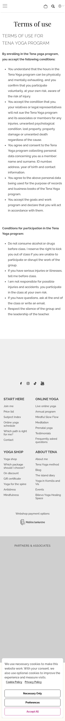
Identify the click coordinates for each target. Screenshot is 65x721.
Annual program (45, 411)
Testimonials (43, 433)
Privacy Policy (33, 682)
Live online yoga (45, 406)
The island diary (45, 475)
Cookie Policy (14, 682)
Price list (9, 411)
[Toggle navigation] (5, 5)
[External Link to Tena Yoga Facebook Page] (22, 384)
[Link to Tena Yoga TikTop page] (35, 384)
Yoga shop (10, 459)
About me (41, 459)
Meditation (42, 422)
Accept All (33, 711)
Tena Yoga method (47, 464)
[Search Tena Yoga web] (55, 4)
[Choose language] (60, 6)
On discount (11, 473)
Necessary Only (32, 693)
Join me (9, 406)
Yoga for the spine (15, 484)
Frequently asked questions (46, 440)
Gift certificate (12, 478)
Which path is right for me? (15, 433)
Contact (8, 440)
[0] (46, 6)
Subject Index (12, 417)
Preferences (32, 702)
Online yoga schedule (11, 424)
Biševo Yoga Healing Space (48, 496)
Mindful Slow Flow (46, 417)
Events (39, 489)
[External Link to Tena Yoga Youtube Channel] (42, 384)
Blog (38, 470)
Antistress (10, 489)
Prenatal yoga (44, 428)
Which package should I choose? (14, 466)
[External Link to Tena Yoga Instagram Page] (28, 384)
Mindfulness (11, 495)
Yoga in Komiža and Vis (47, 482)
